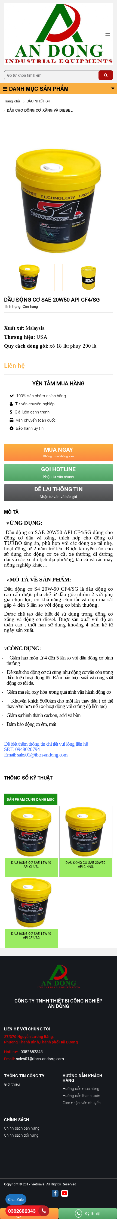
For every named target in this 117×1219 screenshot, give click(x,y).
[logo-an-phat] (58, 976)
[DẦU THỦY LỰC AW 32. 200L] (88, 277)
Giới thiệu (12, 1084)
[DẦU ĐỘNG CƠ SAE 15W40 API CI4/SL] (31, 832)
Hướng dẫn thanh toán (81, 1096)
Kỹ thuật (92, 1213)
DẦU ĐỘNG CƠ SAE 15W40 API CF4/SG (31, 936)
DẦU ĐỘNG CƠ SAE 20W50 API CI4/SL (86, 865)
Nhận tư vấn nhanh (58, 472)
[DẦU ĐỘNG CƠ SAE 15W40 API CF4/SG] (31, 903)
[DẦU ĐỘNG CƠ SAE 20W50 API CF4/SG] (58, 33)
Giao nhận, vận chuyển (82, 1103)
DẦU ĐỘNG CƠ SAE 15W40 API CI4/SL (31, 865)
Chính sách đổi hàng (21, 1135)
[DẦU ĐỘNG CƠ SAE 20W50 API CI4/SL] (86, 832)
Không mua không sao (58, 452)
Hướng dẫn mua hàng (81, 1089)
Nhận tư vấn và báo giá (58, 492)
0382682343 (22, 1210)
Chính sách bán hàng (21, 1128)
